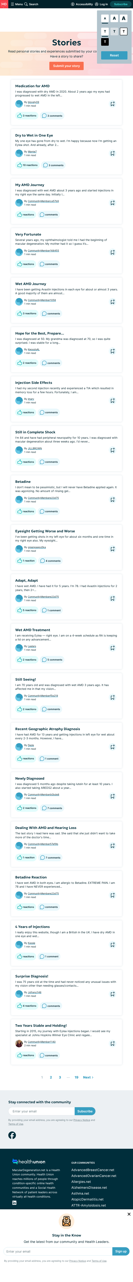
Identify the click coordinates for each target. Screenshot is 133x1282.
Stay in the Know (66, 1235)
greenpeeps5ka (37, 547)
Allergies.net (81, 1182)
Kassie (31, 942)
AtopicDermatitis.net (87, 1199)
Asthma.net (80, 1193)
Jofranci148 (34, 992)
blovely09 (33, 102)
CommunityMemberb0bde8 (43, 794)
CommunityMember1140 (42, 1041)
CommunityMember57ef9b (43, 843)
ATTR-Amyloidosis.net (88, 1205)
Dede (31, 745)
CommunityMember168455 (43, 250)
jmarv (31, 398)
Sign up (121, 1251)
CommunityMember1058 (42, 300)
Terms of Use (99, 1260)
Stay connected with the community (39, 1102)
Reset (114, 55)
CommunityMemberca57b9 (43, 201)
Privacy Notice (77, 1260)
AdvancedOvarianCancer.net (93, 1176)
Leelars (32, 646)
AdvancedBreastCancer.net (92, 1170)
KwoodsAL (34, 349)
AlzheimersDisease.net (89, 1188)
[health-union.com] (28, 1162)
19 (75, 1076)
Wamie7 (32, 151)
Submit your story (66, 66)
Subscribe (120, 4)
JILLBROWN (35, 448)
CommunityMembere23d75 (43, 497)
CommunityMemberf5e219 (43, 695)
